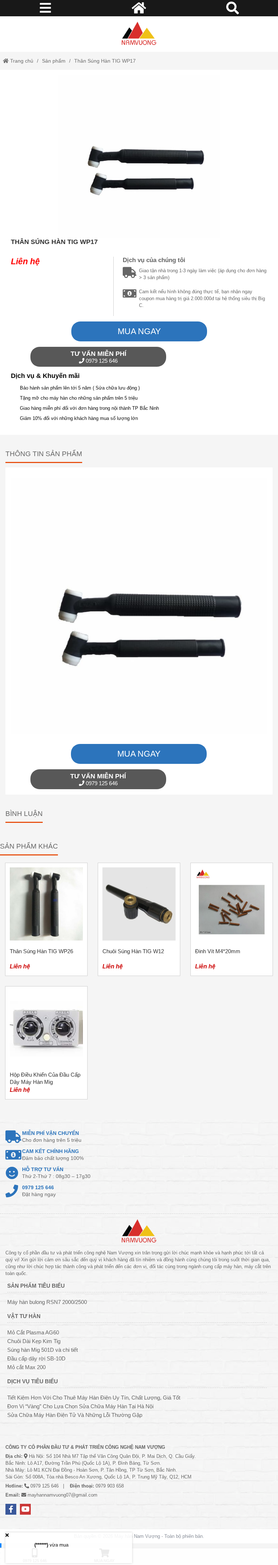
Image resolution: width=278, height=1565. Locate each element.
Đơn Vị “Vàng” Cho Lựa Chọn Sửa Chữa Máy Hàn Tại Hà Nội (80, 1406)
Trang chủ (21, 61)
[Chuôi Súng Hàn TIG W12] (139, 919)
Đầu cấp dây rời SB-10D (36, 1358)
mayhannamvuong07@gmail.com (62, 1495)
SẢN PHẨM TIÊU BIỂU (36, 1286)
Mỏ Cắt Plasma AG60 (33, 1332)
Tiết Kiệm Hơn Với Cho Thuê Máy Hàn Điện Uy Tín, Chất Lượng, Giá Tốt (93, 1397)
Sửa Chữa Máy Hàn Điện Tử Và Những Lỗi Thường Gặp (74, 1415)
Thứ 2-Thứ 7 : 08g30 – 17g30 (56, 1172)
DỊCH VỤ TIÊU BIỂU (32, 1381)
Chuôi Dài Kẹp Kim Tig (33, 1341)
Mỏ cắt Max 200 (26, 1367)
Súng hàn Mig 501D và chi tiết (42, 1350)
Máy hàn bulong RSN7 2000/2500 (47, 1302)
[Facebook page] (10, 1509)
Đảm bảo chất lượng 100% (53, 1154)
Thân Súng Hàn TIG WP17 (105, 61)
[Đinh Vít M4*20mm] (231, 919)
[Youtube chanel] (25, 1509)
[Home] (138, 34)
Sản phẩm (54, 61)
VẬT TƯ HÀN (24, 1316)
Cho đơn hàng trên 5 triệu (51, 1136)
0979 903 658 (110, 1486)
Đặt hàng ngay (39, 1191)
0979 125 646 (98, 357)
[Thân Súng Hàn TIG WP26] (46, 919)
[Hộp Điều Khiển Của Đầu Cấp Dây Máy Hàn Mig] (46, 1043)
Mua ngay (139, 331)
